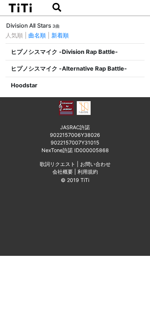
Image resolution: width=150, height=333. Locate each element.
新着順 (60, 35)
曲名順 (37, 35)
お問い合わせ (95, 164)
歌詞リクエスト (57, 164)
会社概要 (62, 172)
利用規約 (88, 172)
